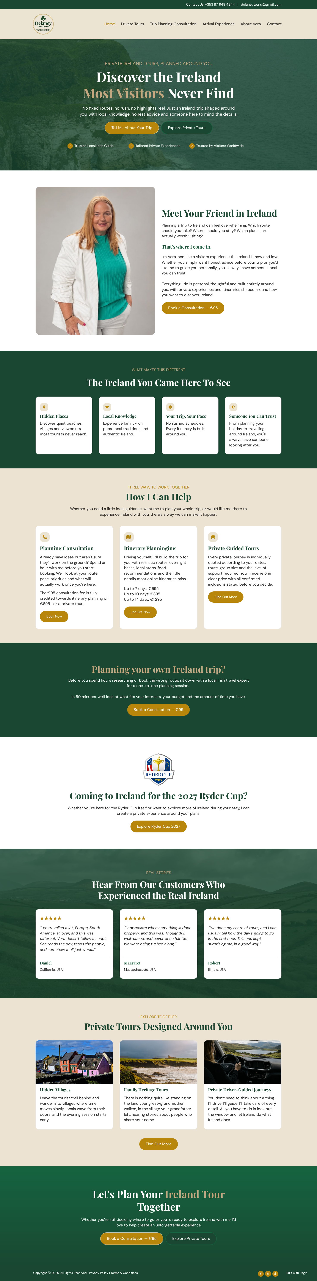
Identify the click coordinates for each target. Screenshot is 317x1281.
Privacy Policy (98, 1273)
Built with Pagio (296, 1273)
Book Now (54, 616)
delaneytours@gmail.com (261, 4)
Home (109, 24)
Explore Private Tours (187, 127)
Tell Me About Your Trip (131, 127)
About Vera (251, 24)
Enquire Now (140, 612)
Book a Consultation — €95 (193, 307)
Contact (274, 24)
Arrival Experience (218, 24)
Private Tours (132, 24)
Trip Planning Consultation (173, 24)
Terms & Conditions (124, 1273)
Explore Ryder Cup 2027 (158, 826)
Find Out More (226, 597)
